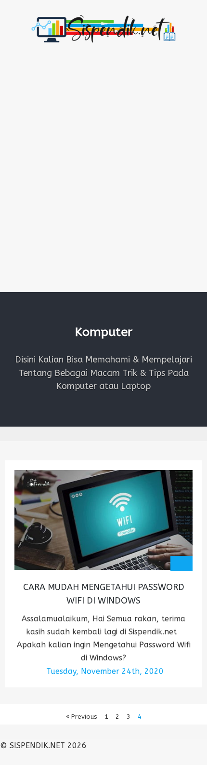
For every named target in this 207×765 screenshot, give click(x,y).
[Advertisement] (103, 183)
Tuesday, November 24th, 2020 (105, 671)
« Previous (81, 716)
